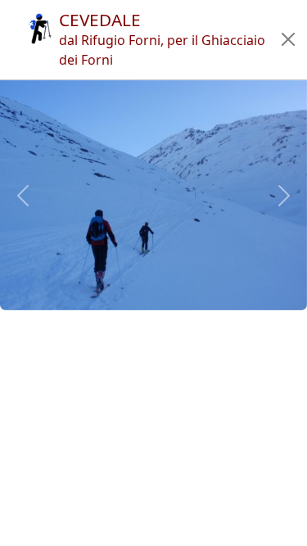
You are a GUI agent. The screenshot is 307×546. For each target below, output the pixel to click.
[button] (288, 39)
